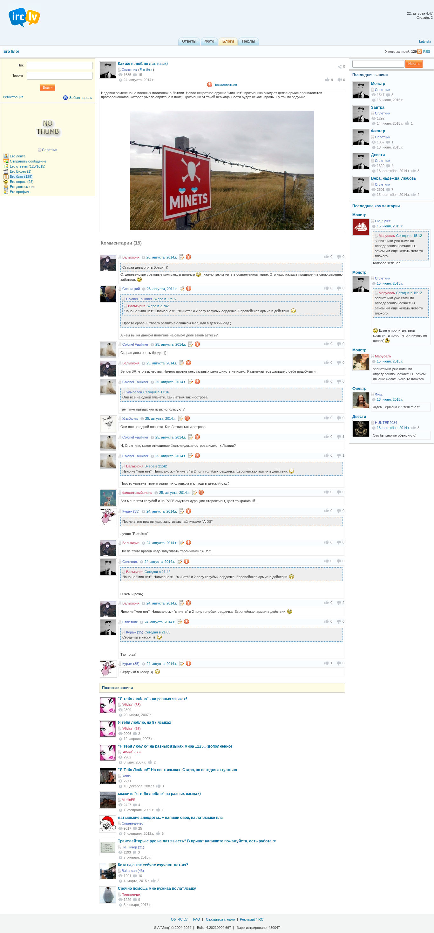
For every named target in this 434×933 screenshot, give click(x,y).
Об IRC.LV (179, 919)
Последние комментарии (376, 206)
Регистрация (13, 97)
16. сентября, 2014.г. (393, 428)
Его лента (17, 156)
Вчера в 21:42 (157, 306)
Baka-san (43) (133, 871)
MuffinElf (128, 800)
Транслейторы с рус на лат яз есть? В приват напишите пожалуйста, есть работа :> (197, 841)
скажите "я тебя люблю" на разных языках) (159, 793)
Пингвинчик (131, 894)
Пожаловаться (225, 85)
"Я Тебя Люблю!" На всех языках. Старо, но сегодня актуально (177, 770)
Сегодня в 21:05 (157, 632)
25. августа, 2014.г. (170, 344)
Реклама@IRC (251, 919)
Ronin (126, 776)
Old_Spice (383, 221)
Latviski (425, 41)
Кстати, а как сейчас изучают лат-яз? (153, 865)
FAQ (196, 919)
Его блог (11, 51)
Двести (378, 155)
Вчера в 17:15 (164, 299)
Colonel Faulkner (139, 299)
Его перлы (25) (22, 181)
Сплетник (129, 70)
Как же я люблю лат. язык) (143, 63)
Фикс (379, 394)
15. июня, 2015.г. (390, 226)
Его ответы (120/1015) (27, 166)
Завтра (377, 107)
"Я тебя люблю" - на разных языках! (152, 699)
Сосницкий (131, 289)
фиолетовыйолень (137, 492)
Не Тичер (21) (133, 847)
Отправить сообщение (28, 161)
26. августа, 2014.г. (161, 257)
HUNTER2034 (386, 423)
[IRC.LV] (20, 15)
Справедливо (132, 823)
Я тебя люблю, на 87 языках (144, 722)
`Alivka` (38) (131, 705)
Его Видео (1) (20, 171)
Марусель (387, 236)
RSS (426, 51)
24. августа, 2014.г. (161, 511)
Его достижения (22, 187)
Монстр (378, 83)
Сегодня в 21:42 (157, 572)
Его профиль (20, 192)
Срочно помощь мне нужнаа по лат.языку (157, 888)
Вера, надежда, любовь (393, 178)
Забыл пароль (80, 98)
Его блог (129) (21, 176)
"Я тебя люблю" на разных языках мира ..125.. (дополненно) (175, 746)
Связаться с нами (220, 919)
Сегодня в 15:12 (409, 236)
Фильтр (378, 131)
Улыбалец (134, 392)
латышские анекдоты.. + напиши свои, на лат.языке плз (170, 817)
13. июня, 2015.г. (390, 399)
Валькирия (130, 257)
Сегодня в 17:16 (156, 392)
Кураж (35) (130, 511)
